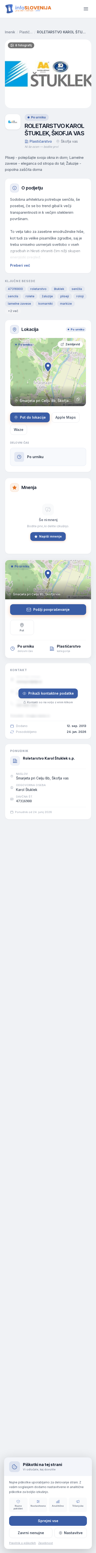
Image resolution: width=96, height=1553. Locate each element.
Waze (18, 429)
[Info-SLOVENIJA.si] (28, 9)
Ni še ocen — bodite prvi (41, 147)
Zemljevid (72, 344)
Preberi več (20, 265)
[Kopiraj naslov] (78, 399)
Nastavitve (73, 1533)
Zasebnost (45, 1543)
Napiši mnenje (50, 536)
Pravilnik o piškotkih (22, 1543)
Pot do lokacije (33, 417)
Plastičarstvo (26, 32)
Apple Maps (65, 417)
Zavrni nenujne (31, 1533)
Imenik (10, 32)
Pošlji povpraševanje (51, 609)
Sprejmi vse (48, 1521)
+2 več (13, 311)
